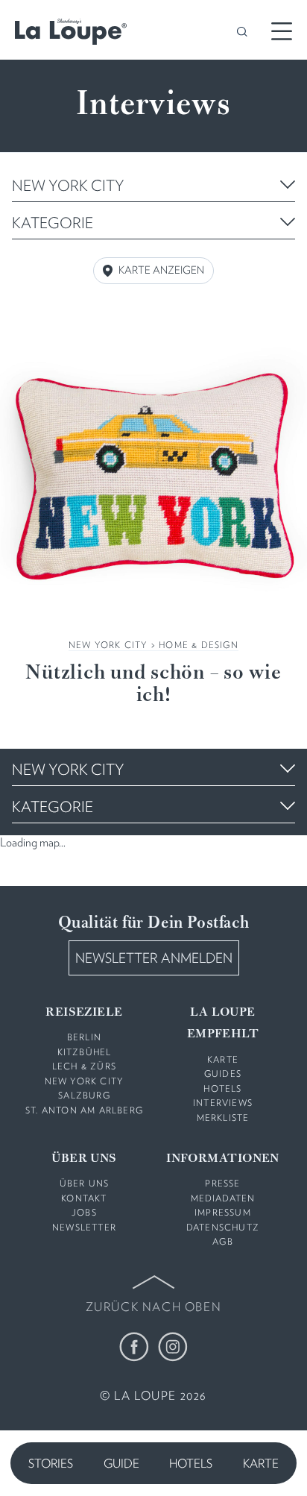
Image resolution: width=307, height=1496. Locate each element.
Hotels (190, 1463)
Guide (121, 1463)
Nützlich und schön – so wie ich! (153, 684)
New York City (108, 644)
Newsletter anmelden (153, 958)
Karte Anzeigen (161, 270)
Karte (261, 1463)
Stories (50, 1463)
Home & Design (198, 644)
